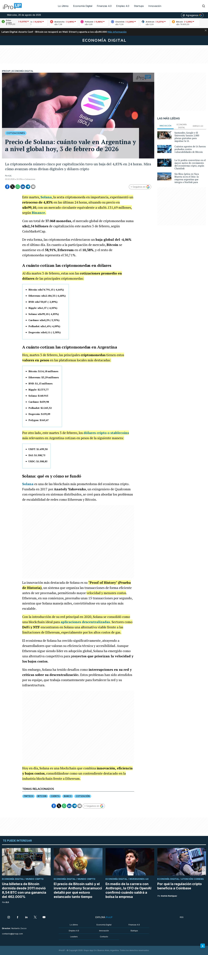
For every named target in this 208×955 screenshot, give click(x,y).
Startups (139, 5)
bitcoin (41, 796)
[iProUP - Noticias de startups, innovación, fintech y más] (11, 6)
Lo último (63, 5)
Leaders (74, 936)
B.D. (7, 902)
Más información (117, 32)
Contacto (104, 936)
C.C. (10, 175)
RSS (181, 917)
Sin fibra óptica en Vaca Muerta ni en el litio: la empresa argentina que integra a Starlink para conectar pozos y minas (187, 179)
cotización (83, 796)
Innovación (154, 5)
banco (68, 796)
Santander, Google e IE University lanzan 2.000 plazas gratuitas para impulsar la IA (187, 136)
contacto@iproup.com (12, 934)
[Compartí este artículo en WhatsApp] (17, 186)
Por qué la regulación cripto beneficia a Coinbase (179, 886)
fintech (28, 796)
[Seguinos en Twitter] (35, 917)
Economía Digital (82, 5)
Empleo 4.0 (122, 5)
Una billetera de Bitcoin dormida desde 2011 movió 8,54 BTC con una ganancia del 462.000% (24, 890)
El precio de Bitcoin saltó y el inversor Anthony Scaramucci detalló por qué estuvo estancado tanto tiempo (78, 890)
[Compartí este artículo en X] (12, 186)
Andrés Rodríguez (169, 896)
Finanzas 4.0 (104, 5)
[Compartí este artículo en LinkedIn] (23, 186)
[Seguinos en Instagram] (8, 917)
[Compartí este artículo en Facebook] (7, 186)
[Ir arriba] (202, 946)
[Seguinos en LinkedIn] (26, 917)
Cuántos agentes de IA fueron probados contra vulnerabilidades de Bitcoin (190, 149)
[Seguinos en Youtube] (44, 917)
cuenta (55, 796)
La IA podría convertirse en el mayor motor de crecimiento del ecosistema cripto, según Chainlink (190, 164)
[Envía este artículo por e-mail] (33, 186)
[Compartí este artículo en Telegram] (28, 186)
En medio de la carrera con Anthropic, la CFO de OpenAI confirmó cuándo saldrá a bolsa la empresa (128, 890)
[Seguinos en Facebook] (17, 917)
